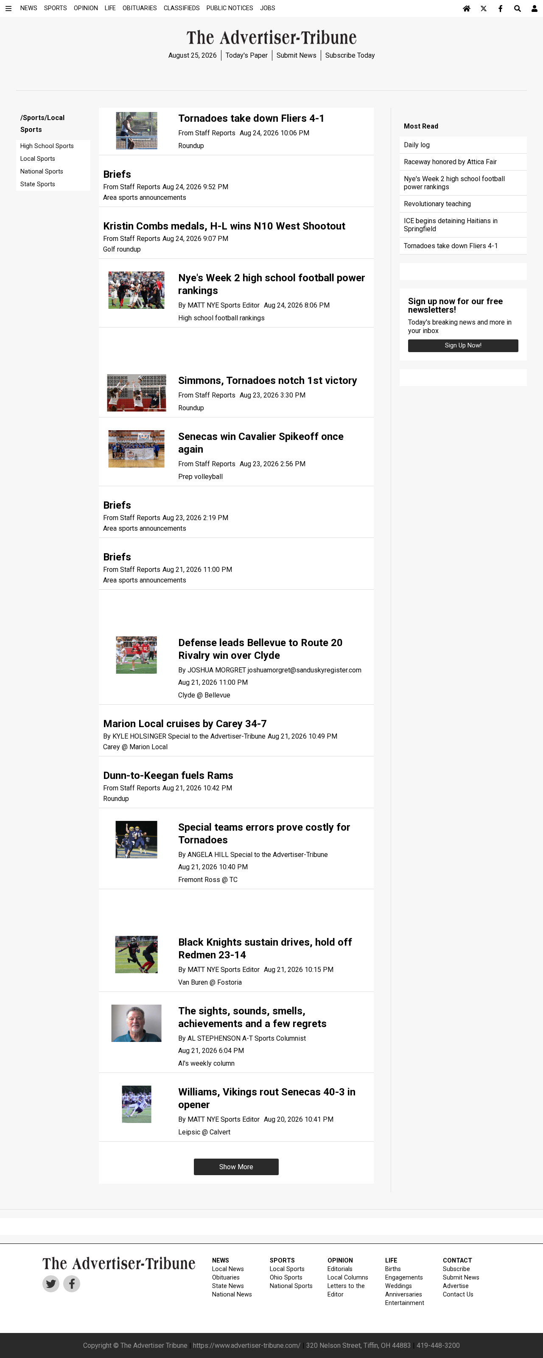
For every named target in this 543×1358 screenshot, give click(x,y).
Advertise (456, 1286)
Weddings (398, 1286)
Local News (228, 1269)
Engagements (404, 1277)
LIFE (391, 1260)
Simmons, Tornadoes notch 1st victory (267, 380)
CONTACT (457, 1260)
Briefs (117, 174)
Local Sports (37, 158)
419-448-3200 (438, 1345)
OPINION (340, 1260)
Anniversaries (403, 1294)
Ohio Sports (286, 1277)
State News (228, 1286)
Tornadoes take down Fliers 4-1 (251, 118)
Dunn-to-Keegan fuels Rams (168, 775)
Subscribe (456, 1269)
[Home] (466, 8)
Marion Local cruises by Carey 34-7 (185, 724)
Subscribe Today (350, 55)
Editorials (340, 1269)
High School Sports (47, 146)
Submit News (296, 55)
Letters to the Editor (346, 1290)
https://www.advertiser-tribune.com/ (247, 1345)
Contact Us (458, 1294)
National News (232, 1294)
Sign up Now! (463, 345)
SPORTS (282, 1260)
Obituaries (226, 1277)
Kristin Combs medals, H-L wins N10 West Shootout (224, 226)
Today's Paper (247, 55)
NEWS (220, 1260)
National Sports (41, 171)
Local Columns (347, 1277)
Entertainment (404, 1303)
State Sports (37, 184)
